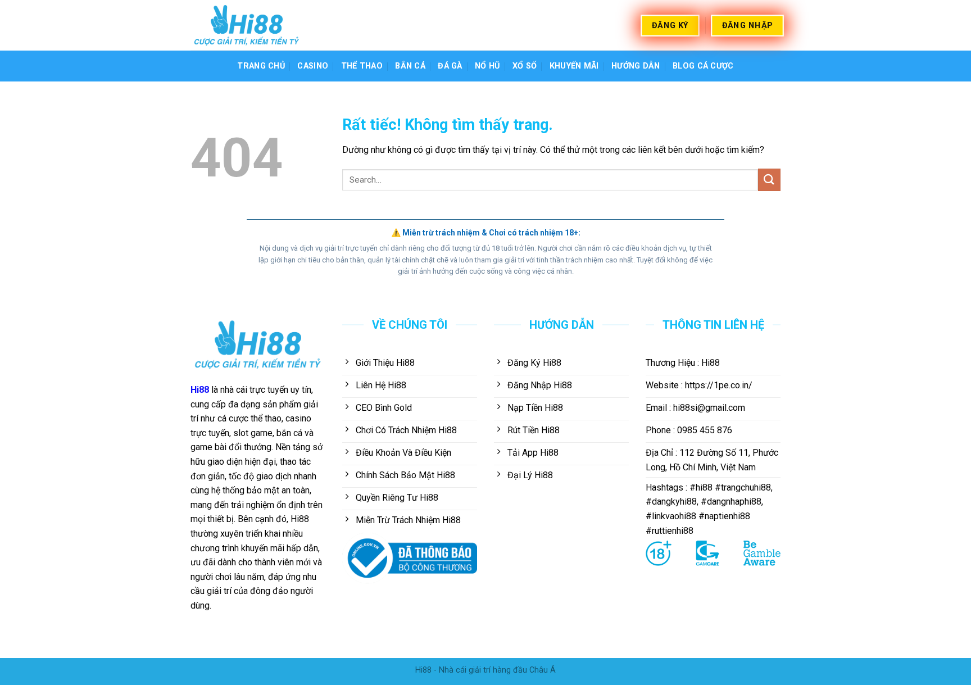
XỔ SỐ (524, 66)
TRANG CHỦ (261, 66)
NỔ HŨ (487, 66)
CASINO (312, 66)
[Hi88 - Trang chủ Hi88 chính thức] (246, 25)
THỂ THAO (362, 66)
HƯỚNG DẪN (635, 66)
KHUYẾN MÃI (574, 66)
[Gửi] (769, 179)
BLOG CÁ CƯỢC (703, 66)
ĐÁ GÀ (450, 66)
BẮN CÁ (410, 66)
